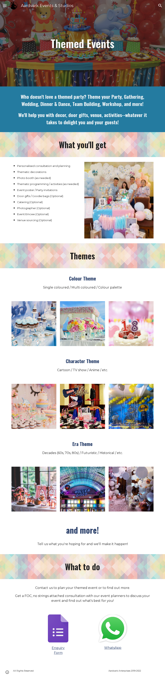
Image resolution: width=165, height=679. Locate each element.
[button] (5, 5)
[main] (82, 43)
